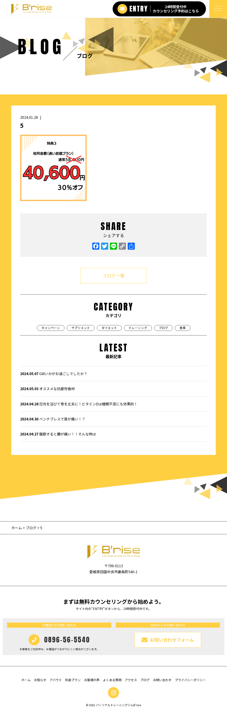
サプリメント (80, 328)
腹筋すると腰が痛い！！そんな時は (58, 434)
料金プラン (73, 680)
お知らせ (40, 680)
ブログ (163, 328)
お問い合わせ (162, 680)
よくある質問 (112, 680)
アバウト (56, 680)
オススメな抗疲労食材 (47, 388)
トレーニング (138, 328)
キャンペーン (50, 328)
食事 (183, 328)
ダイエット (109, 328)
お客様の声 (92, 680)
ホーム (17, 527)
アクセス (131, 680)
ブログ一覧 (113, 275)
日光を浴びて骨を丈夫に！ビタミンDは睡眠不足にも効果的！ (78, 403)
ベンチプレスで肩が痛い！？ (52, 419)
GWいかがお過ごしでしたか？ (53, 373)
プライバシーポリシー (190, 680)
